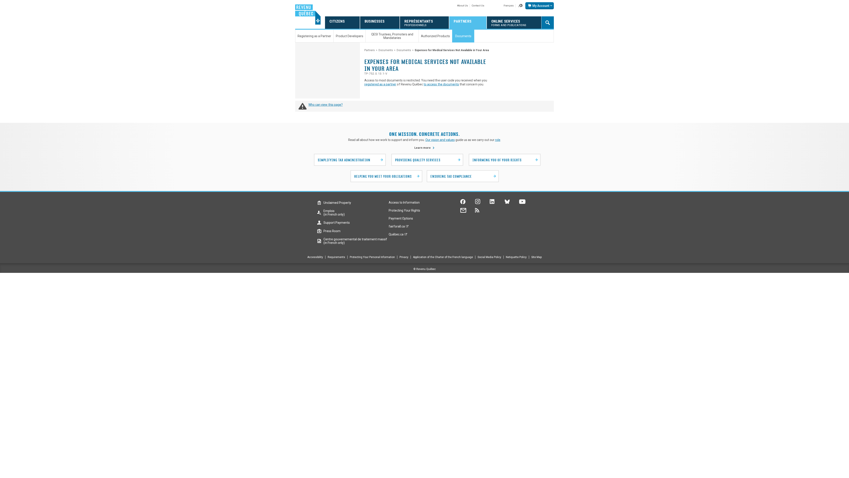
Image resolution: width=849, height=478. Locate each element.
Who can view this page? (325, 104)
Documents (386, 50)
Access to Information (404, 202)
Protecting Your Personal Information (372, 257)
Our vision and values (440, 140)
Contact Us (478, 5)
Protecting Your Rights (404, 210)
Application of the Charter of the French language (443, 257)
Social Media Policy (489, 257)
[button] (520, 5)
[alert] (539, 5)
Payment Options (401, 218)
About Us (462, 5)
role (497, 140)
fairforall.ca (397, 227)
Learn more (424, 147)
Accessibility (315, 257)
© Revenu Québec (424, 269)
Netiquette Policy (516, 257)
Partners (369, 50)
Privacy (404, 257)
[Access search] (547, 22)
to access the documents (441, 84)
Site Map (536, 257)
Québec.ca (396, 235)
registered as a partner (380, 84)
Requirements (336, 257)
